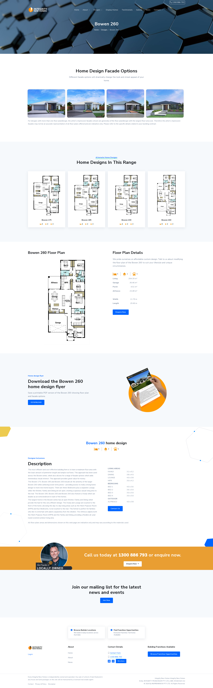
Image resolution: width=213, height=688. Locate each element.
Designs (104, 30)
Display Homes (112, 10)
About (70, 657)
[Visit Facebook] (109, 661)
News (148, 10)
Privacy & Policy (40, 684)
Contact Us (115, 508)
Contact (31, 684)
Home (76, 10)
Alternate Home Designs (106, 157)
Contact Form (115, 653)
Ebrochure (121, 661)
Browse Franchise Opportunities (164, 654)
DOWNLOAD (36, 402)
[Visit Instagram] (113, 661)
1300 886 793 (178, 2)
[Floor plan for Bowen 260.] (66, 300)
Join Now (106, 600)
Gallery (139, 10)
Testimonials (127, 10)
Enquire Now (120, 312)
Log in (30, 654)
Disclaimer (51, 684)
